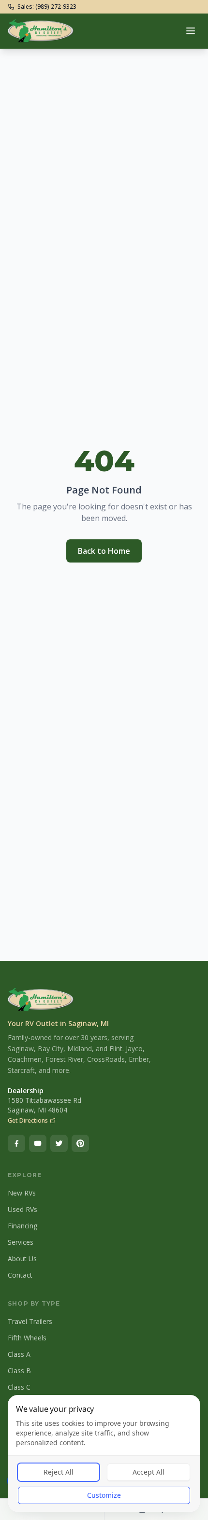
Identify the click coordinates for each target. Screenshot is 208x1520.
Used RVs (22, 1209)
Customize (104, 1495)
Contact (20, 1275)
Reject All (59, 1472)
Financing (22, 1225)
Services (20, 1242)
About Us (22, 1258)
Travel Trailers (30, 1321)
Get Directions (28, 1121)
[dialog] (104, 1453)
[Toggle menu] (190, 31)
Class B (19, 1370)
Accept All (148, 1472)
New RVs (22, 1192)
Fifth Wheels (27, 1337)
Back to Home (104, 551)
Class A (19, 1354)
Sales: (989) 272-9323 (46, 7)
